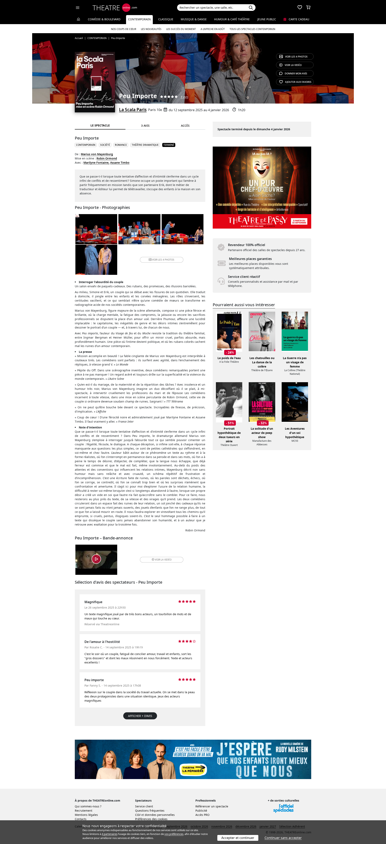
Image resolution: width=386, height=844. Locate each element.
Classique (165, 19)
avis (296, 73)
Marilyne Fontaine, (96, 162)
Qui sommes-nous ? (88, 806)
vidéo (293, 65)
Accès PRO (202, 815)
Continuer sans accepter (283, 838)
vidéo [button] (163, 559)
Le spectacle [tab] (100, 125)
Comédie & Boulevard (104, 19)
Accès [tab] (185, 125)
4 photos (296, 56)
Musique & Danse (194, 19)
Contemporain (139, 19)
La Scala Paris (133, 109)
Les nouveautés (151, 29)
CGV (138, 815)
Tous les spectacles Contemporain (252, 29)
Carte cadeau (298, 19)
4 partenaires (109, 834)
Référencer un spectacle (211, 806)
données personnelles (160, 815)
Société (105, 145)
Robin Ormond (106, 158)
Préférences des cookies (151, 819)
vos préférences (173, 834)
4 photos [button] (163, 259)
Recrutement (83, 810)
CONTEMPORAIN (85, 145)
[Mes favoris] (300, 8)
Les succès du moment (181, 29)
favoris (298, 82)
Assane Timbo (119, 162)
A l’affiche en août (213, 29)
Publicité (201, 810)
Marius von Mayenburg (97, 154)
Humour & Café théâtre (232, 19)
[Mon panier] (308, 8)
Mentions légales (86, 815)
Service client (144, 806)
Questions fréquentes (149, 810)
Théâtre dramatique (145, 145)
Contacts (80, 819)
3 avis (184, 97)
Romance (121, 145)
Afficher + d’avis (140, 716)
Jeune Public (266, 19)
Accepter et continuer (237, 838)
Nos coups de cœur (123, 29)
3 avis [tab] (145, 125)
